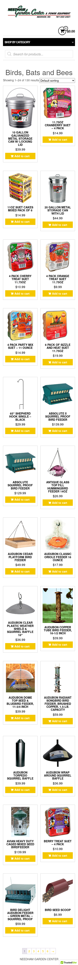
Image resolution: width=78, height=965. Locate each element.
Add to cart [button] (22, 156)
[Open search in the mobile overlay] (39, 54)
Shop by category (17, 42)
